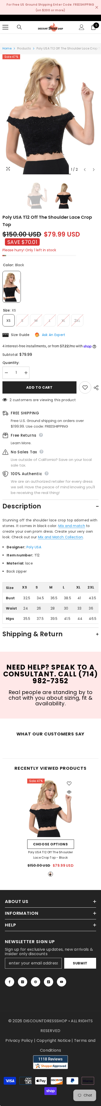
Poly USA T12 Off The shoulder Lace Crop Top (50, 855)
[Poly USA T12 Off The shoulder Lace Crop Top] (50, 808)
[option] (50, 114)
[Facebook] (9, 981)
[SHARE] (95, 388)
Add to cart (39, 387)
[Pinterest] (35, 981)
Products (24, 48)
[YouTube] (61, 981)
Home (7, 48)
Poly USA (33, 547)
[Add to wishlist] (85, 387)
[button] (84, 169)
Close (97, 7)
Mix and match (71, 525)
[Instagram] (22, 981)
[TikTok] (48, 981)
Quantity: (10, 362)
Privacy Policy (19, 1040)
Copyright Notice (54, 1040)
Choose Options (50, 844)
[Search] (19, 27)
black (50, 874)
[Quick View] (69, 792)
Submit (80, 963)
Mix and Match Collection (60, 537)
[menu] (5, 27)
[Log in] (81, 27)
